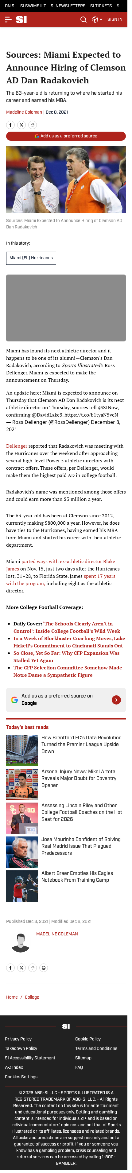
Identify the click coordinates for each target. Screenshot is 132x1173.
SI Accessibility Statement (30, 1058)
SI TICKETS (101, 6)
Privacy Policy (18, 1039)
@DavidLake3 (47, 414)
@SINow (108, 407)
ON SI (10, 6)
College (32, 997)
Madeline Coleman (24, 112)
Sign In (114, 19)
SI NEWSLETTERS (68, 6)
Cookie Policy (88, 1039)
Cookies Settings (21, 1077)
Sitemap (83, 1058)
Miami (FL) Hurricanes (31, 258)
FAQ (79, 1068)
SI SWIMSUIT (33, 6)
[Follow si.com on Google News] (116, 700)
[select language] (97, 19)
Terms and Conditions (96, 1049)
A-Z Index (14, 1068)
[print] (43, 968)
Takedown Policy (21, 1049)
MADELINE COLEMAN (57, 934)
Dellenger (16, 446)
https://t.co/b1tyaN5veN (91, 414)
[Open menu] (8, 19)
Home (12, 997)
